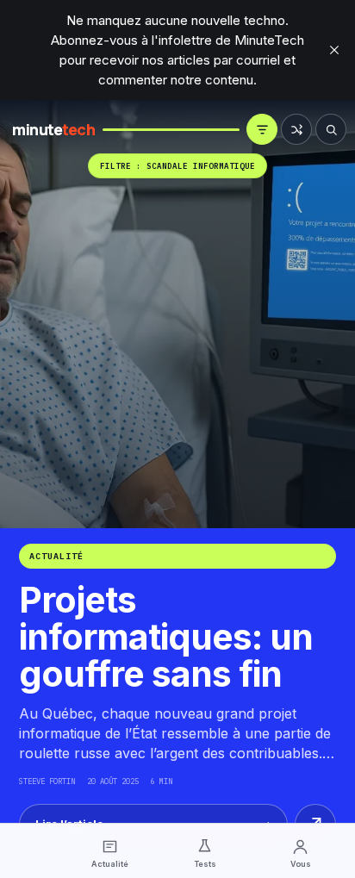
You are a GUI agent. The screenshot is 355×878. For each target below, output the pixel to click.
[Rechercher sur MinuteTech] (330, 129)
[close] (334, 50)
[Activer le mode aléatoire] (296, 129)
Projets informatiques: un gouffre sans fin (166, 636)
